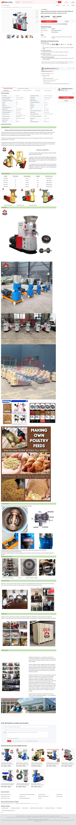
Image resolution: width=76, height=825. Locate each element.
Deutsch (36, 817)
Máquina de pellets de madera (6, 794)
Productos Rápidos (52, 816)
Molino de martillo (59, 794)
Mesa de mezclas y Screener (5, 798)
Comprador (57, 5)
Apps (68, 5)
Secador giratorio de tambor (5, 796)
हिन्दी (52, 817)
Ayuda (64, 5)
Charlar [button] (67, 21)
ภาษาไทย (55, 817)
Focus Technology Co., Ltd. (36, 819)
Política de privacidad (36, 816)
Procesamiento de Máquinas (15, 808)
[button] (53, 90)
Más (2, 812)
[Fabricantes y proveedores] (6, 2)
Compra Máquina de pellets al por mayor (8, 810)
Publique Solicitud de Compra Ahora (31, 741)
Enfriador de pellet (59, 796)
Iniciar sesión (73, 2)
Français (24, 817)
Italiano (33, 817)
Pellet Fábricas (59, 808)
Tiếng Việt (61, 817)
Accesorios (40, 798)
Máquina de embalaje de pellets (25, 798)
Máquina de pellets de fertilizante (43, 796)
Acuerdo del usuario (29, 816)
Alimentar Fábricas (25, 808)
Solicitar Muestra (64, 23)
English (14, 817)
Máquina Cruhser (22, 796)
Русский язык (29, 817)
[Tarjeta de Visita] (73, 93)
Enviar (9, 741)
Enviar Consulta (49, 21)
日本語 (49, 817)
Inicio (2, 7)
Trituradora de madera (41, 794)
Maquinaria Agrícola (16, 7)
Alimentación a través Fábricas (50, 808)
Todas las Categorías (5, 5)
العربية (43, 817)
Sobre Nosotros (18, 816)
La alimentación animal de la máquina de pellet (27, 794)
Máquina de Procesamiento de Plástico (36, 808)
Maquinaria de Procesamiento (8, 7)
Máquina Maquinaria (5, 808)
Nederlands (40, 817)
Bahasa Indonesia (66, 817)
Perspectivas (58, 816)
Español (17, 817)
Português (20, 817)
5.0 (62, 90)
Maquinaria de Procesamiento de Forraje (25, 7)
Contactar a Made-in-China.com (44, 816)
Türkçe (58, 817)
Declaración (23, 816)
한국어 (46, 817)
